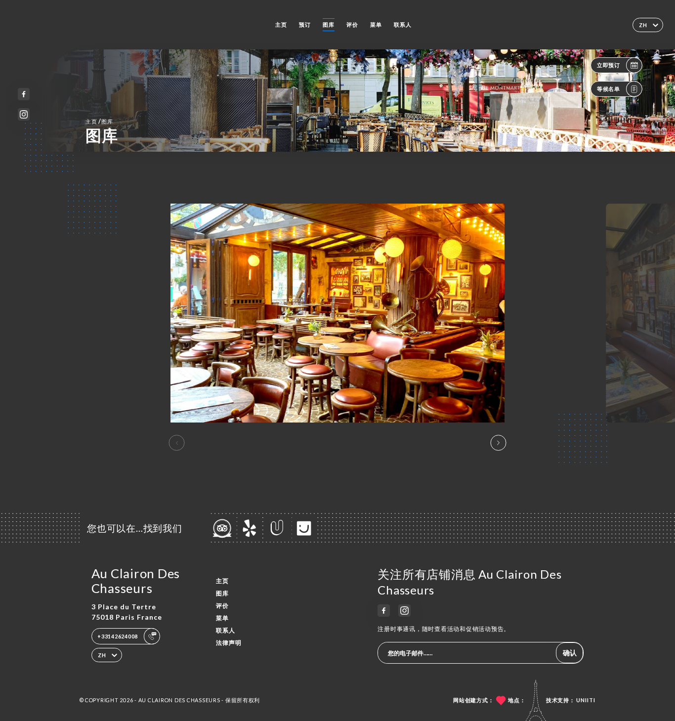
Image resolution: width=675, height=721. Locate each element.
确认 (570, 652)
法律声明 (229, 642)
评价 (352, 24)
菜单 (376, 24)
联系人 (402, 24)
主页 (281, 24)
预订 (305, 24)
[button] (498, 443)
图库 (329, 24)
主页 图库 (99, 121)
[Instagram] (24, 114)
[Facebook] (24, 94)
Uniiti (585, 700)
